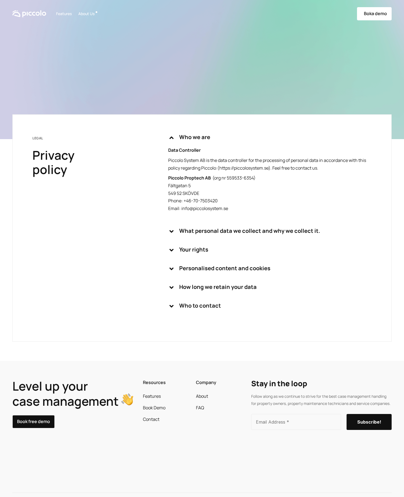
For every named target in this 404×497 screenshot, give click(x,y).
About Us (86, 13)
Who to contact (200, 305)
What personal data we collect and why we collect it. (249, 230)
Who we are (194, 137)
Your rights (193, 249)
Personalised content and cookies (224, 268)
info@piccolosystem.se (204, 208)
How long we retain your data (218, 287)
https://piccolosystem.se (244, 168)
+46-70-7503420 (201, 201)
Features (64, 13)
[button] (270, 140)
